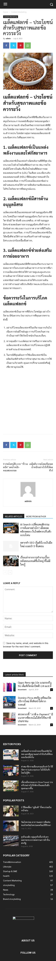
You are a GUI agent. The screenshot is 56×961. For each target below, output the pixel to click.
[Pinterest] (20, 45)
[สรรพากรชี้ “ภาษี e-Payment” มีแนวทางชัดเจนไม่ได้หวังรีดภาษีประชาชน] (9, 719)
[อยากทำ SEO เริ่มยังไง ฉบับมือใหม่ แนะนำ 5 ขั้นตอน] (11, 546)
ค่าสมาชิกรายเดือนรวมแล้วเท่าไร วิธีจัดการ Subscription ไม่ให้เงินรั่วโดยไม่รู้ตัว (37, 769)
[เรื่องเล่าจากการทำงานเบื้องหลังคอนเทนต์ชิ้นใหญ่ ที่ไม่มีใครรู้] (11, 561)
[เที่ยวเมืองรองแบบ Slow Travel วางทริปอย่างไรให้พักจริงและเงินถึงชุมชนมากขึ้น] (11, 786)
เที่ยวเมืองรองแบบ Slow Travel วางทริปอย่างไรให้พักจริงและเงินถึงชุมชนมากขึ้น (37, 785)
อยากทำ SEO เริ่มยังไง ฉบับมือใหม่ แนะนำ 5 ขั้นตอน (36, 544)
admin (8, 38)
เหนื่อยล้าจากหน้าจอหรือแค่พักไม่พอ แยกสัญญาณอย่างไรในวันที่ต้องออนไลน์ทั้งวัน (37, 754)
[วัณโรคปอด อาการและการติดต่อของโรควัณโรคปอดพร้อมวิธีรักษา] (11, 825)
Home (5, 12)
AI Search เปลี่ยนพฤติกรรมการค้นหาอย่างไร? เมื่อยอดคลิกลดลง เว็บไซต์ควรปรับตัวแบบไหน (35, 530)
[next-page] (10, 572)
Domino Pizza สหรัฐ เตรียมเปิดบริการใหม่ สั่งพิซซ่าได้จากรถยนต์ (34, 701)
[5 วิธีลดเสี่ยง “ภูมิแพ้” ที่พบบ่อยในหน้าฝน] (11, 811)
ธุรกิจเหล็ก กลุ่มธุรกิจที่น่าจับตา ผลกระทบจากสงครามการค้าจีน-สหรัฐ (35, 839)
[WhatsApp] (28, 45)
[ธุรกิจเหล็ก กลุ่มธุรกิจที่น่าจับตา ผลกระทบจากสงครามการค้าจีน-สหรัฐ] (11, 840)
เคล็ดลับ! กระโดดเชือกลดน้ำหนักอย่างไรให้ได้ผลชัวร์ (41, 467)
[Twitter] (13, 45)
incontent (22, 689)
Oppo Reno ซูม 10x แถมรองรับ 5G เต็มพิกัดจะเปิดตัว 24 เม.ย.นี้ (34, 684)
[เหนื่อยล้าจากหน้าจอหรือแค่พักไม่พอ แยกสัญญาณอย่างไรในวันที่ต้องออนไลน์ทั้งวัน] (11, 754)
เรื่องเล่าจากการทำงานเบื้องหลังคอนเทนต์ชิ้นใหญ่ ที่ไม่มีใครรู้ (35, 561)
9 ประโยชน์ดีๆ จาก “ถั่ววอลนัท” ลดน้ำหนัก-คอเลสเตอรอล (15, 467)
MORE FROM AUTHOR (36, 516)
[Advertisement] (28, 400)
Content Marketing (18, 12)
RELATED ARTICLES (13, 516)
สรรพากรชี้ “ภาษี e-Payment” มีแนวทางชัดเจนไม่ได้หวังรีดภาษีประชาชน (35, 718)
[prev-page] (5, 572)
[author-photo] (28, 496)
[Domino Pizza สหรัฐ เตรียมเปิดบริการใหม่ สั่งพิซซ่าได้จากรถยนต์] (9, 702)
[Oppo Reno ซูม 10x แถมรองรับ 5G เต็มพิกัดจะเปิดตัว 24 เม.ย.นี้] (9, 687)
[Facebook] (6, 45)
